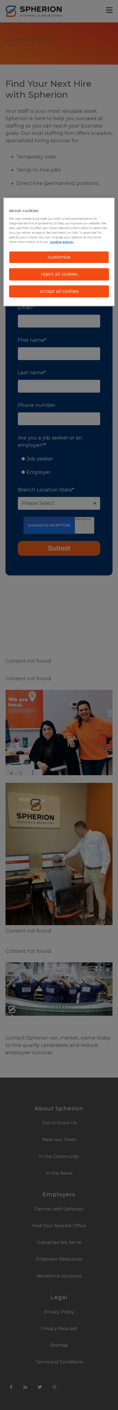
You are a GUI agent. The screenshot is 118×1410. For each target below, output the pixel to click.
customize (59, 257)
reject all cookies (59, 274)
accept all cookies (59, 291)
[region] (59, 251)
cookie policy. (62, 242)
